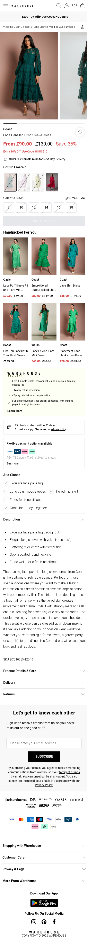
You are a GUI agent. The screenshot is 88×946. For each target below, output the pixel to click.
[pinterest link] (44, 921)
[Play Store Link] (44, 903)
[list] (44, 78)
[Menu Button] (5, 5)
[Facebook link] (54, 921)
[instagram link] (33, 921)
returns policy (58, 429)
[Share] (82, 27)
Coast (7, 129)
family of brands (69, 772)
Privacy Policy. (44, 785)
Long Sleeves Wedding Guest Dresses (54, 26)
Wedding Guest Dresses (16, 26)
